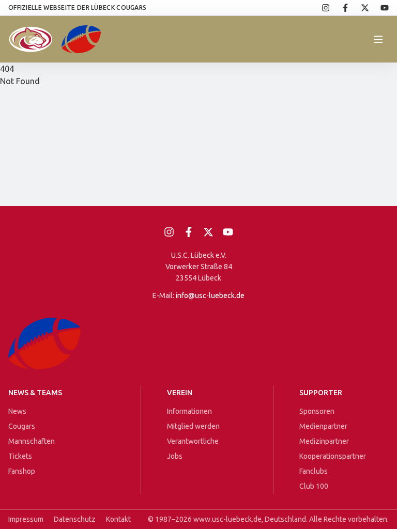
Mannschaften (31, 441)
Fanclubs (313, 471)
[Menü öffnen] (378, 39)
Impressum (25, 519)
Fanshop (21, 471)
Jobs (174, 456)
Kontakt (118, 519)
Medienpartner (323, 426)
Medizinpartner (324, 441)
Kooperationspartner (332, 456)
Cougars (21, 426)
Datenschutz (75, 519)
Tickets (20, 456)
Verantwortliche (193, 441)
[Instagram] (320, 8)
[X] (359, 8)
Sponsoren (316, 411)
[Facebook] (339, 8)
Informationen (189, 411)
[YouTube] (379, 8)
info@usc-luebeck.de (210, 295)
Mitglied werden (193, 426)
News (17, 411)
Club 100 (313, 486)
